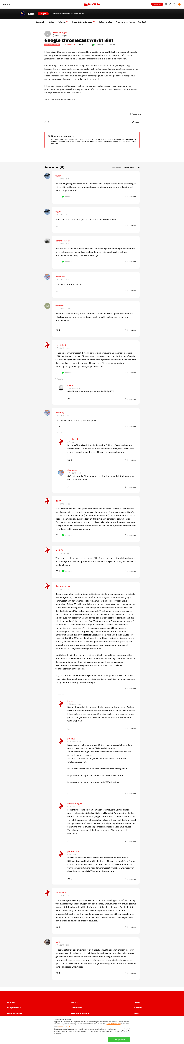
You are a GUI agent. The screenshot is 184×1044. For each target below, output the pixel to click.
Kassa (31, 13)
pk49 (57, 942)
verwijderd (60, 345)
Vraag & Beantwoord (82, 21)
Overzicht (40, 21)
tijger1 (58, 175)
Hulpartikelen (105, 21)
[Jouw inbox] (170, 4)
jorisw (58, 500)
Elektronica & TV (69, 45)
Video (51, 21)
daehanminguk (62, 586)
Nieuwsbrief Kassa (125, 21)
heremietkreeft (62, 240)
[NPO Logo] (179, 4)
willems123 (60, 305)
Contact (142, 21)
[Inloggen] (174, 4)
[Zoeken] (166, 4)
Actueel (61, 21)
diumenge (60, 276)
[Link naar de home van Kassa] (22, 13)
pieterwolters (74, 851)
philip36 (59, 550)
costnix (71, 385)
